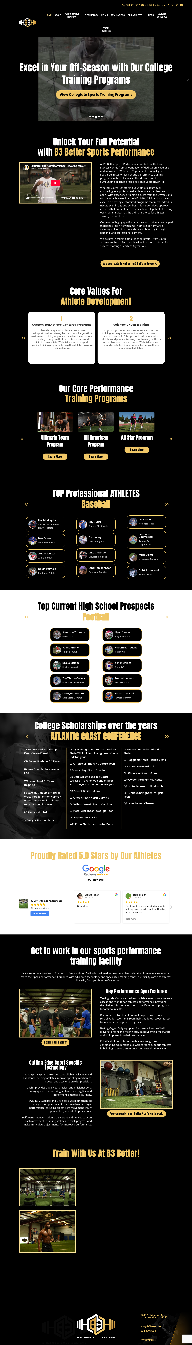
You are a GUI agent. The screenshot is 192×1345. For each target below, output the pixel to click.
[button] (171, 908)
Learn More (55, 456)
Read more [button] (131, 919)
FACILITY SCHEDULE (162, 15)
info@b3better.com (155, 5)
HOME (48, 15)
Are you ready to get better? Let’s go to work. (130, 263)
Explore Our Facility (55, 1042)
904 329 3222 (133, 5)
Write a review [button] (39, 913)
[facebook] (168, 6)
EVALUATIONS (118, 15)
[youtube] (181, 6)
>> (170, 439)
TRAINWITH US (106, 29)
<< (22, 439)
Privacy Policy (148, 1339)
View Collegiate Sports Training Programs (96, 94)
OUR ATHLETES (135, 15)
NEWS (151, 15)
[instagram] (177, 6)
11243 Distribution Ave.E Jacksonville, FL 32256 (154, 1316)
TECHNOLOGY (91, 15)
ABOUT (58, 15)
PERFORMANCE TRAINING (72, 15)
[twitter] (172, 6)
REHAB (104, 15)
